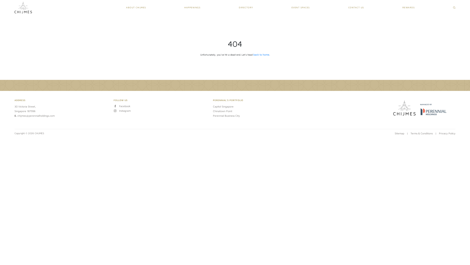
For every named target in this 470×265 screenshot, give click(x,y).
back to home (261, 54)
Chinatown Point (222, 111)
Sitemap (399, 133)
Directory (246, 7)
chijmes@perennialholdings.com (36, 115)
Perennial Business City (226, 115)
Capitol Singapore (223, 106)
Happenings (192, 7)
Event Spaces (301, 7)
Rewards (408, 7)
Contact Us (356, 7)
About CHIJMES (136, 7)
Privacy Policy (447, 133)
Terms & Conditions (422, 133)
